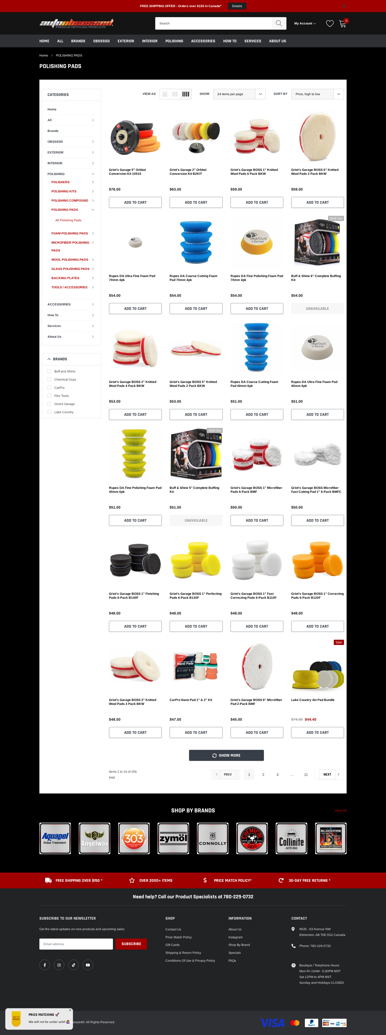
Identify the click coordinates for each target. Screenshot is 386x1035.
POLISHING (174, 41)
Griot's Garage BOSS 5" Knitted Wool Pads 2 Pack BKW (193, 384)
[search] (279, 23)
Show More (229, 755)
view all (341, 810)
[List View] (165, 94)
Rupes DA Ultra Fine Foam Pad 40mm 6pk (314, 384)
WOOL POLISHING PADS (69, 260)
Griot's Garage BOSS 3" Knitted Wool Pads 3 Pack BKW (132, 702)
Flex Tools (61, 396)
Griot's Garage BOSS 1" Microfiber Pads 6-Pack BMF (256, 490)
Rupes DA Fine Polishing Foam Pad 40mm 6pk (135, 490)
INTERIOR (150, 41)
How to (230, 41)
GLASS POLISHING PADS (70, 269)
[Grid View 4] (185, 94)
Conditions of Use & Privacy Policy (190, 960)
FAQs (232, 960)
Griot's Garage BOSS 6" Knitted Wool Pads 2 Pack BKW (314, 172)
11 (306, 774)
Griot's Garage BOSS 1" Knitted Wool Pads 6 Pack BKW (254, 172)
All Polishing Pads (68, 220)
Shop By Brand (239, 945)
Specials (234, 953)
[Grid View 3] (175, 94)
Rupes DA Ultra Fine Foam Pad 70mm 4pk (132, 278)
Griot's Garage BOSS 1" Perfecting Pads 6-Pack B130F (196, 596)
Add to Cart (135, 202)
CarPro (59, 388)
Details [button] (237, 6)
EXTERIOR (126, 41)
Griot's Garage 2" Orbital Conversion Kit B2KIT (188, 172)
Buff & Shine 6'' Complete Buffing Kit (316, 278)
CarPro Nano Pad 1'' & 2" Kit (191, 700)
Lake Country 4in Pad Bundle (313, 700)
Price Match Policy (178, 937)
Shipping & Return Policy (183, 953)
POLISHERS (60, 182)
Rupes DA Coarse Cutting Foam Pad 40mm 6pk (254, 384)
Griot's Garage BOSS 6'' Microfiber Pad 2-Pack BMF (256, 702)
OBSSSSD (101, 41)
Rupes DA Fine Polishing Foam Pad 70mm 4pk (257, 278)
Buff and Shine (64, 371)
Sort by (281, 94)
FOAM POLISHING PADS (69, 233)
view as (149, 94)
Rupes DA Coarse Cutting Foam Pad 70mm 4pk (193, 278)
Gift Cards (172, 945)
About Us (277, 41)
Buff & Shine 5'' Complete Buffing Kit (194, 490)
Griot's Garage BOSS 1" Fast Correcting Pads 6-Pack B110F (254, 596)
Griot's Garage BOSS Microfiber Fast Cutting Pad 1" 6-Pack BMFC (316, 490)
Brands (78, 41)
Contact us (173, 929)
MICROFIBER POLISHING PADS (70, 246)
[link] (135, 136)
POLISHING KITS (63, 191)
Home (44, 41)
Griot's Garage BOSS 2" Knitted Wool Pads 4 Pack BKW (132, 384)
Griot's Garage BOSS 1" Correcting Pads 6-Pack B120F (317, 596)
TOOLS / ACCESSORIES (69, 287)
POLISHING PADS (69, 55)
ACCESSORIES (203, 41)
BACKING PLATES (65, 278)
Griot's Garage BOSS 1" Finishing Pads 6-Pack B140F (134, 596)
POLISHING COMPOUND (69, 200)
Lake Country (64, 412)
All (60, 41)
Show (204, 94)
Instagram (235, 937)
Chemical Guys (65, 379)
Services (252, 41)
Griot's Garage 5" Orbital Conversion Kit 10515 (127, 172)
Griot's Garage (64, 404)
